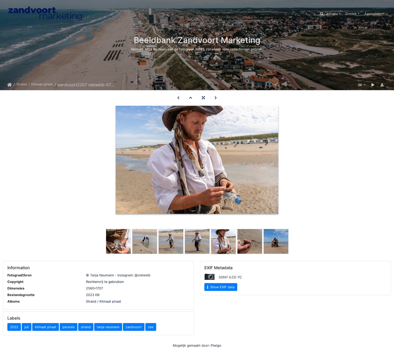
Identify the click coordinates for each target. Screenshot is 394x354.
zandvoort (134, 327)
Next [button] (292, 242)
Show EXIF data (222, 287)
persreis (68, 327)
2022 (14, 327)
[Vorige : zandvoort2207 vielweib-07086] (178, 98)
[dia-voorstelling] (373, 85)
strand (86, 327)
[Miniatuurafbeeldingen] (190, 98)
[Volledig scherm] (203, 98)
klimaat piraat (45, 327)
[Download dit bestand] (382, 85)
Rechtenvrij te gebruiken (105, 282)
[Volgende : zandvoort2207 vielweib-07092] (216, 98)
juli (26, 327)
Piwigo (216, 345)
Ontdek (351, 14)
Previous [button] (102, 242)
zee (150, 327)
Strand (21, 84)
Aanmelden (373, 14)
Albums (332, 14)
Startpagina (9, 85)
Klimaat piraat (42, 84)
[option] (118, 241)
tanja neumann (108, 327)
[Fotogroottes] (361, 85)
